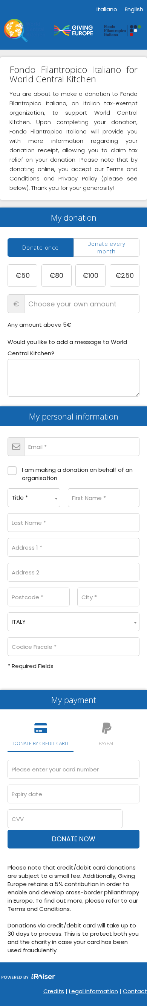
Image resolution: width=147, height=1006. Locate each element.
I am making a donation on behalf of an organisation (77, 474)
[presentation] (40, 247)
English (134, 9)
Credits (53, 991)
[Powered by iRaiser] (28, 977)
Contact (135, 991)
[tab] (41, 247)
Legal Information (93, 991)
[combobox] (34, 497)
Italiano (106, 9)
